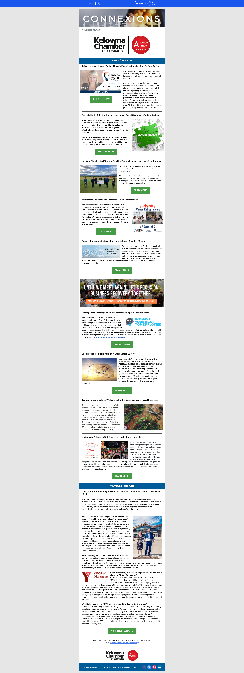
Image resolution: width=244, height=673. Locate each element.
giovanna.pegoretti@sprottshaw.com (110, 337)
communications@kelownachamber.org (124, 643)
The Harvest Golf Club (135, 178)
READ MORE (140, 190)
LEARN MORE (106, 231)
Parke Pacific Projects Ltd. (139, 176)
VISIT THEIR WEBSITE (122, 631)
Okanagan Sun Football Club (135, 183)
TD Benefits (149, 178)
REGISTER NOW (101, 99)
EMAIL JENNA (122, 270)
